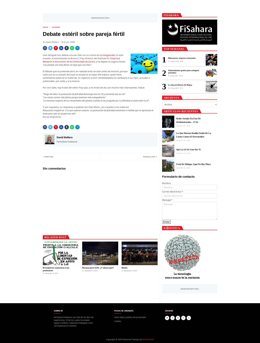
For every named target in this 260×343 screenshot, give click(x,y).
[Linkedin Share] (61, 48)
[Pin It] (56, 48)
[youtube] (183, 318)
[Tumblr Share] (66, 48)
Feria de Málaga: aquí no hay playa (193, 164)
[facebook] (172, 318)
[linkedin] (189, 318)
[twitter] (167, 318)
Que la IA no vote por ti (188, 149)
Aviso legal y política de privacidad (130, 317)
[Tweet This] (50, 48)
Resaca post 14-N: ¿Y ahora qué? (98, 268)
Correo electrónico (172, 191)
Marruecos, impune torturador (182, 58)
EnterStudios (148, 339)
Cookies (117, 321)
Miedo (124, 268)
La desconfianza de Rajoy (180, 85)
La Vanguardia (107, 55)
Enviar (166, 221)
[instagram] (178, 318)
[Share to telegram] (77, 48)
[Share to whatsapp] (72, 48)
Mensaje (167, 200)
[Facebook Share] (45, 48)
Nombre (166, 183)
